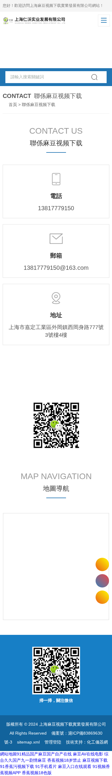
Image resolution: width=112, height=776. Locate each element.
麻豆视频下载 (95, 760)
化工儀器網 (97, 742)
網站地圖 (8, 754)
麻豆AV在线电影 (88, 754)
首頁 (13, 104)
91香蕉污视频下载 (17, 766)
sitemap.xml (28, 742)
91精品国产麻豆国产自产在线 (44, 754)
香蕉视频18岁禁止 (64, 760)
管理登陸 (53, 742)
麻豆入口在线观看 (74, 766)
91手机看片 (46, 766)
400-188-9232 (102, 581)
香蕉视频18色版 (37, 772)
